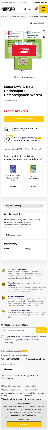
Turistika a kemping (17, 16)
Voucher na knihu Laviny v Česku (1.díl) (13, 178)
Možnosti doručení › (19, 131)
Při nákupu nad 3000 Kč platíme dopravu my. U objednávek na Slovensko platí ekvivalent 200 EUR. (27, 315)
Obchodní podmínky (10, 390)
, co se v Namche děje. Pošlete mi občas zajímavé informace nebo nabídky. (25, 339)
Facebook (34, 375)
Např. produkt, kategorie (18, 20)
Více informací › (11, 101)
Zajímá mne (11, 336)
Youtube (21, 375)
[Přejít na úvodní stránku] (8, 9)
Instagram (8, 378)
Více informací (31, 415)
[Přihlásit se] (30, 9)
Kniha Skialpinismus (33, 177)
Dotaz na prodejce (24, 118)
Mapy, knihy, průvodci (38, 16)
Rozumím (24, 424)
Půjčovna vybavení (33, 390)
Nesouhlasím (24, 419)
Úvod (3, 16)
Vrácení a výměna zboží (11, 399)
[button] (25, 9)
